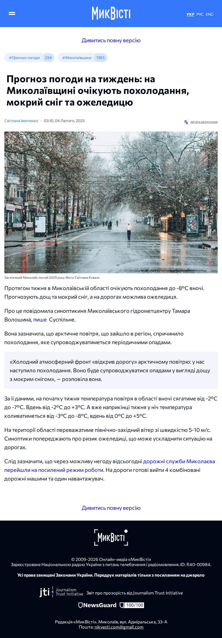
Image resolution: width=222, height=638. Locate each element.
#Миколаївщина (76, 57)
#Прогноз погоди (24, 57)
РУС (200, 14)
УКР (190, 14)
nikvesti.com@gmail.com (118, 626)
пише (40, 319)
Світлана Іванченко (21, 120)
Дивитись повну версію (111, 40)
